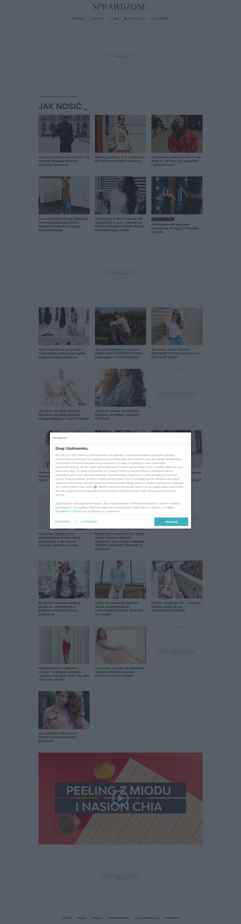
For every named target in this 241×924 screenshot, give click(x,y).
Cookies (76, 511)
